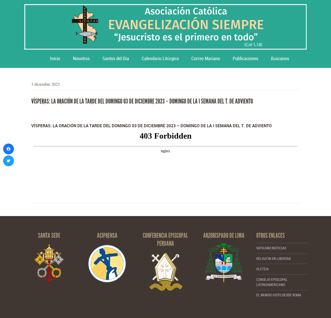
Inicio (55, 58)
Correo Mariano (205, 58)
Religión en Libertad (273, 259)
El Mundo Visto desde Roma (278, 295)
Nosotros (81, 58)
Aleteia (262, 269)
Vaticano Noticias (271, 248)
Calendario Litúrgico (160, 58)
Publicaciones (245, 58)
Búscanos (280, 58)
